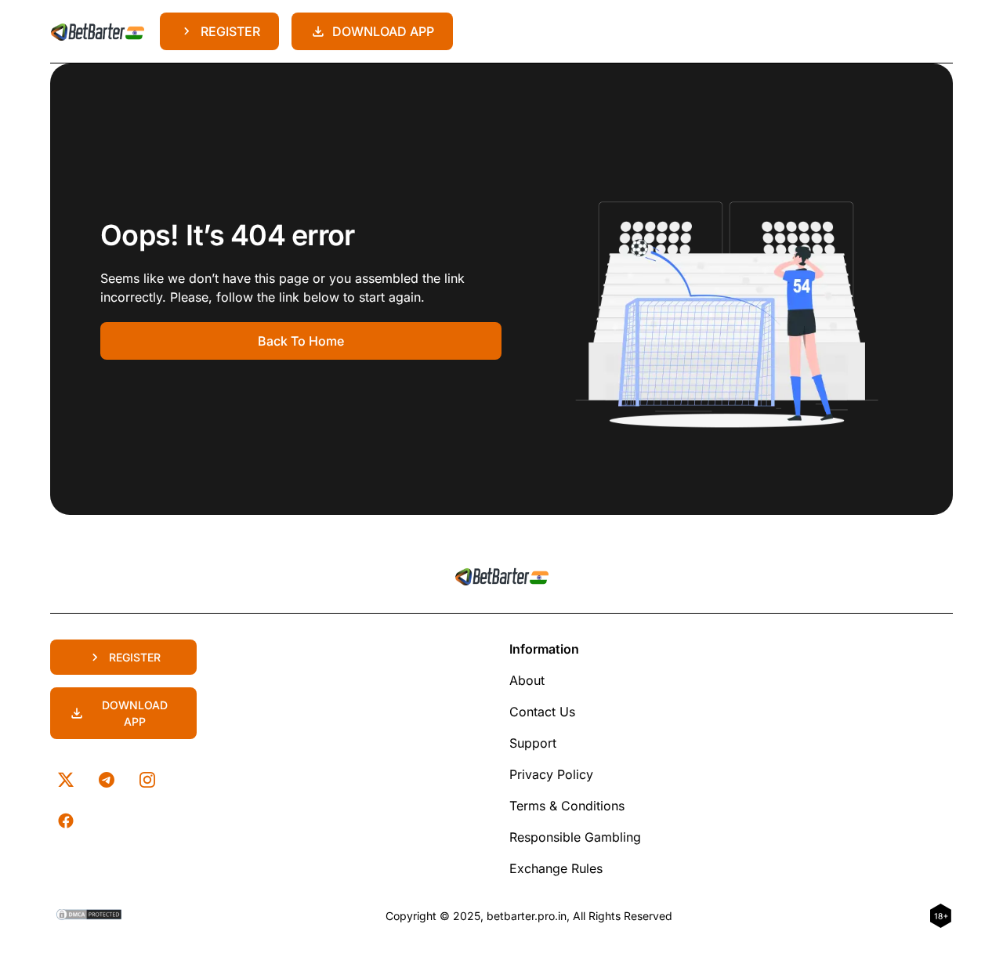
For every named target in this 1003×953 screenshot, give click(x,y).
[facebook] (65, 820)
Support (532, 743)
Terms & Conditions (567, 805)
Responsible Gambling (575, 837)
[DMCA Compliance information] (89, 916)
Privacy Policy (551, 774)
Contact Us (542, 711)
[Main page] (97, 31)
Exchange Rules (556, 868)
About (527, 680)
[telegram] (106, 779)
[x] (65, 779)
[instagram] (147, 779)
